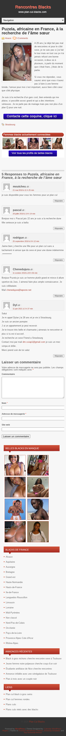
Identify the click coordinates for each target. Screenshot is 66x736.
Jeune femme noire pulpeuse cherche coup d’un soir (31, 663)
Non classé (11, 617)
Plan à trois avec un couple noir (21, 679)
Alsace (8, 38)
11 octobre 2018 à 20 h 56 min (25, 273)
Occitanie (10, 628)
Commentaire (8, 374)
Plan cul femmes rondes (18, 699)
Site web (6, 425)
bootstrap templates (52, 731)
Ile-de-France (12, 592)
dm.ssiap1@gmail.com (34, 342)
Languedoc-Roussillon (16, 597)
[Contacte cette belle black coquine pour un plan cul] (33, 120)
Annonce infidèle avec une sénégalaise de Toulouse (31, 674)
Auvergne (10, 567)
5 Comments (22, 38)
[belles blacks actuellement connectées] (33, 157)
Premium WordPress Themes (31, 731)
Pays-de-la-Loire (14, 633)
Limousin (10, 602)
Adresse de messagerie (14, 414)
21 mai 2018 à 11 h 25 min (23, 190)
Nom (5, 403)
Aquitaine (10, 562)
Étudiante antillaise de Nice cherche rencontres (29, 668)
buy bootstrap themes (33, 732)
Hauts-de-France (14, 587)
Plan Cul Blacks (37, 721)
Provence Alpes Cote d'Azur (19, 638)
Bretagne (10, 572)
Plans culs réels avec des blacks (22, 709)
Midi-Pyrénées (13, 612)
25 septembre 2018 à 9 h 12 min (26, 241)
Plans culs (11, 704)
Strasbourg (10, 124)
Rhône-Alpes (12, 643)
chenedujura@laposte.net (18, 290)
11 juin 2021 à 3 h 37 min (23, 309)
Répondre (59, 201)
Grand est (10, 577)
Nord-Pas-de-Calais (15, 623)
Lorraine (10, 607)
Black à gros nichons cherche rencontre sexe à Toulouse (33, 658)
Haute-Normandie (14, 582)
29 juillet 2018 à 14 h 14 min (24, 214)
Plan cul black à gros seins (19, 694)
